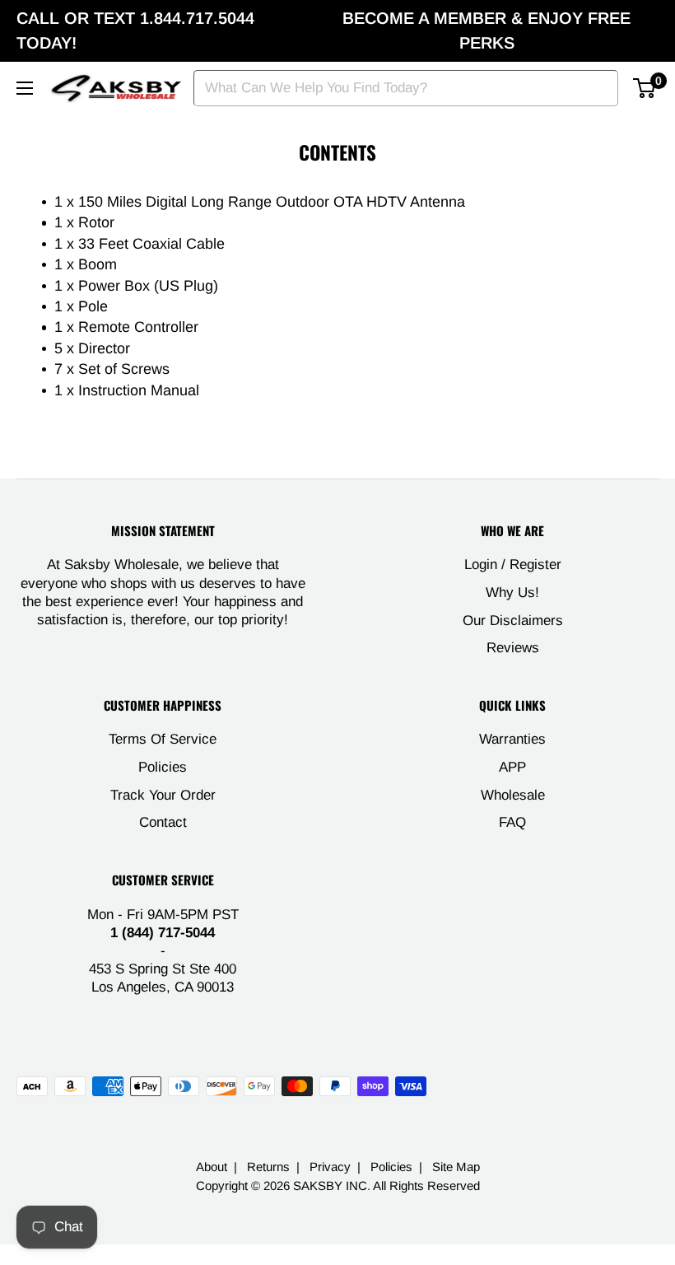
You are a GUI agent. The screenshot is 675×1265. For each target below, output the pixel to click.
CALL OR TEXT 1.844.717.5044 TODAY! (135, 30)
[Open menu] (24, 88)
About (211, 1167)
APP (512, 767)
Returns (268, 1167)
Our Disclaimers (513, 620)
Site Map (456, 1167)
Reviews (512, 648)
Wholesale (513, 795)
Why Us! (512, 592)
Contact (163, 822)
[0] (645, 88)
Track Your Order (163, 795)
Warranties (512, 739)
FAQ (512, 822)
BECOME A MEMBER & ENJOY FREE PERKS (486, 30)
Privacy (330, 1167)
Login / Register (512, 564)
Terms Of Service (162, 739)
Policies (162, 767)
